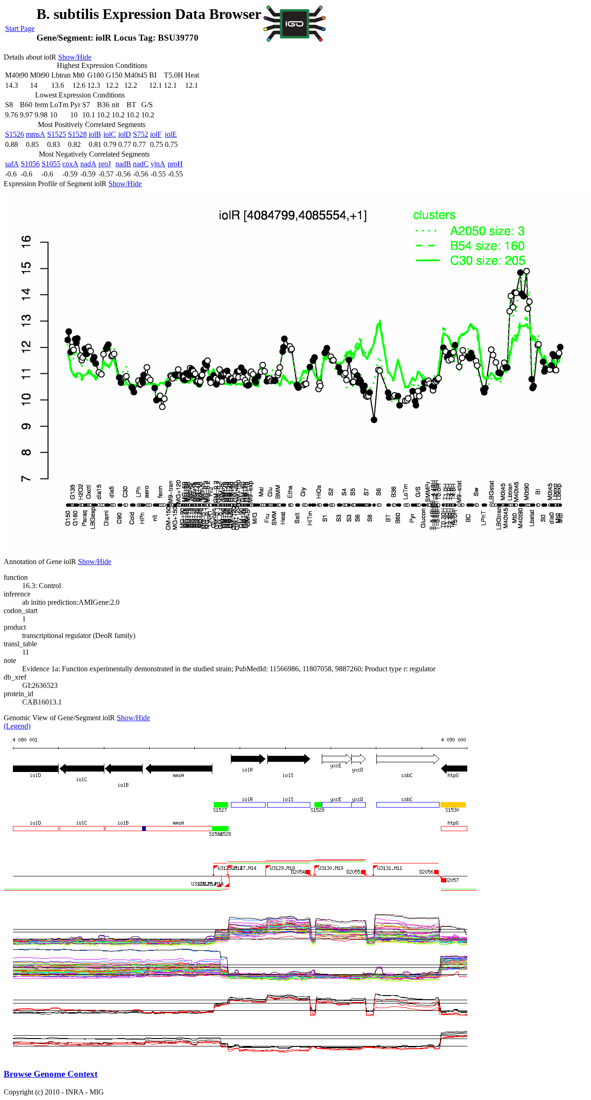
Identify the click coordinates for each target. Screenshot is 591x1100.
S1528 (77, 134)
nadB (123, 164)
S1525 (56, 134)
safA (12, 164)
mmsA (35, 134)
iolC (109, 134)
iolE (171, 134)
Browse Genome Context (50, 1074)
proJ (104, 164)
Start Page (20, 28)
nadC (141, 164)
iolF (156, 134)
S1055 (51, 164)
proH (175, 164)
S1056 (30, 164)
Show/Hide (74, 57)
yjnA (158, 164)
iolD (124, 134)
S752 (140, 134)
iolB (95, 134)
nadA (88, 164)
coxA (70, 164)
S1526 (14, 134)
